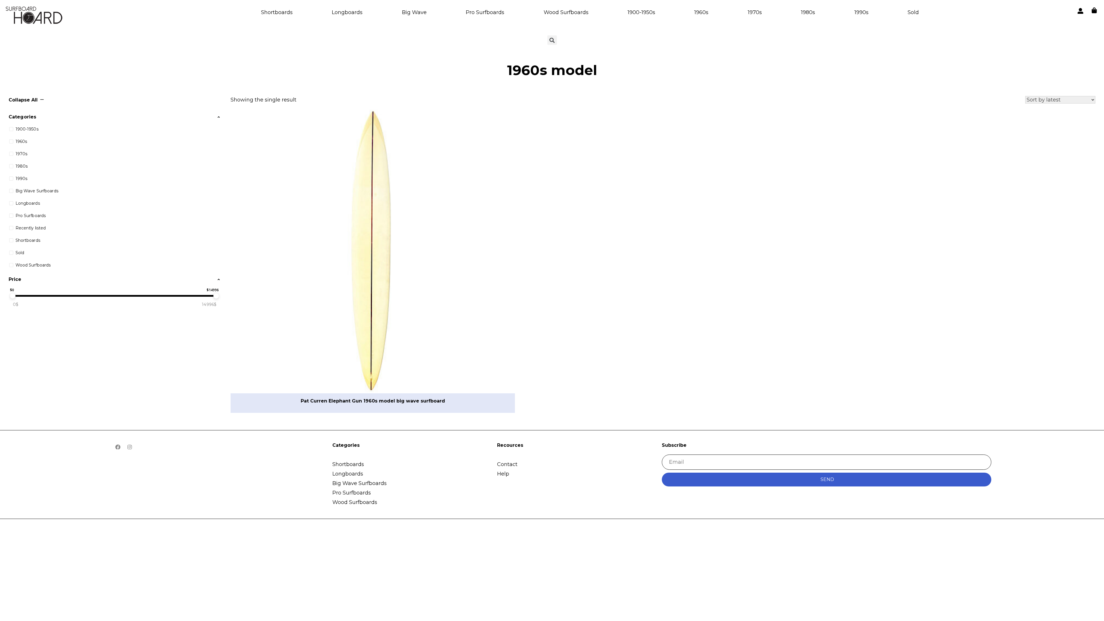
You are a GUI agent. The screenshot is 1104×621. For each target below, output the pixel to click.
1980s (808, 12)
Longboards (347, 12)
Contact (507, 464)
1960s (701, 12)
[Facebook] (118, 447)
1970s (755, 12)
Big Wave (414, 12)
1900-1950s (641, 12)
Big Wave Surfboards (359, 483)
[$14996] (216, 296)
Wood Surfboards (566, 12)
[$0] (13, 296)
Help (503, 474)
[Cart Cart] (1094, 10)
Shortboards (277, 12)
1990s (861, 12)
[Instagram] (129, 447)
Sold (913, 12)
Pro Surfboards (485, 12)
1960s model (552, 70)
